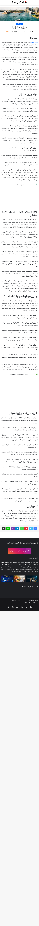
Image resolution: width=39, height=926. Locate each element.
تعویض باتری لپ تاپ (32, 587)
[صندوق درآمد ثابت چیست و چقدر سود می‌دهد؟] (32, 578)
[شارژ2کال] (19, 2)
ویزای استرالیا (33, 42)
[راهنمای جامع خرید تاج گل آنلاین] (19, 578)
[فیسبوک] (35, 528)
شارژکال (35, 558)
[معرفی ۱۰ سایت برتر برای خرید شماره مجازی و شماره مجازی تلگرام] (7, 578)
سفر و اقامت (19, 24)
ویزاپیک (25, 521)
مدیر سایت (29, 31)
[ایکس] (31, 528)
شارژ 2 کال (13, 601)
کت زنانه (23, 587)
